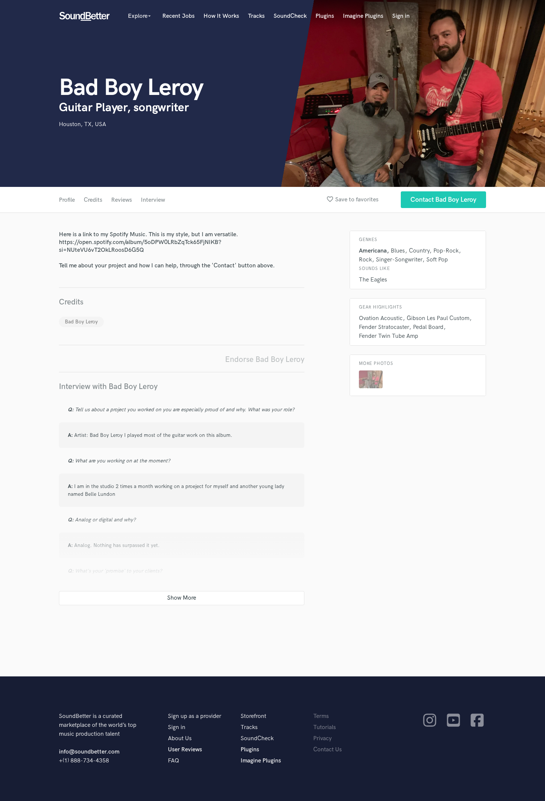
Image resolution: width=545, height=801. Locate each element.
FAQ (173, 760)
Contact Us (327, 749)
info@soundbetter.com (89, 751)
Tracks (256, 16)
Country (419, 250)
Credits (93, 200)
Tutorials (324, 727)
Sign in (401, 16)
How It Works (221, 16)
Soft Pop (437, 259)
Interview (153, 200)
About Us (180, 738)
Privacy (322, 738)
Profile (67, 200)
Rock (365, 259)
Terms (321, 716)
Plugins (325, 16)
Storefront (253, 716)
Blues (398, 250)
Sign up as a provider (194, 716)
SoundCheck (290, 16)
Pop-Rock (446, 250)
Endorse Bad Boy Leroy (264, 359)
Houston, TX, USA (82, 124)
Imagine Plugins (363, 16)
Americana (373, 250)
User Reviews (185, 749)
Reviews (121, 200)
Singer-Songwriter (399, 259)
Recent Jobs (178, 16)
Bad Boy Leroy (81, 322)
